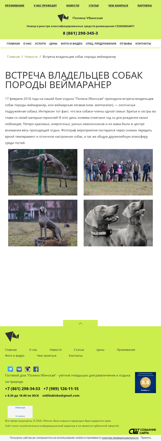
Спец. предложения (101, 43)
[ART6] (142, 431)
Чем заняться (118, 5)
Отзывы (126, 43)
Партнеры (145, 5)
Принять (146, 437)
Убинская (20, 407)
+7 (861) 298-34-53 (22, 388)
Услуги (40, 43)
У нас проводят (45, 5)
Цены (53, 43)
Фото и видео (71, 43)
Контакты (143, 43)
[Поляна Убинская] (80, 18)
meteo (20, 416)
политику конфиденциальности (120, 437)
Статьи (94, 5)
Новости (72, 5)
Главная (13, 43)
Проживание (14, 5)
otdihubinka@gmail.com (60, 395)
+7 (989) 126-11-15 (61, 388)
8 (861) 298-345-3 (80, 33)
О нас (27, 43)
